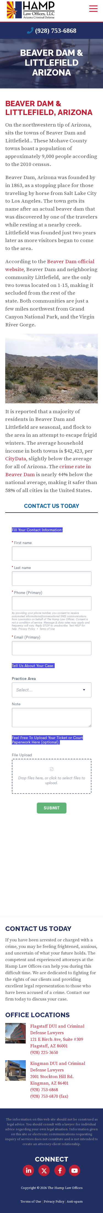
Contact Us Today (38, 929)
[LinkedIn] (28, 1170)
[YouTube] (74, 1170)
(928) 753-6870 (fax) (49, 1096)
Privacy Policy (54, 1202)
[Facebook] (60, 1170)
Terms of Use (30, 1202)
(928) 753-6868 (55, 30)
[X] (44, 1170)
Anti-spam (75, 1202)
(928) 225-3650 (44, 1052)
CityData (15, 458)
